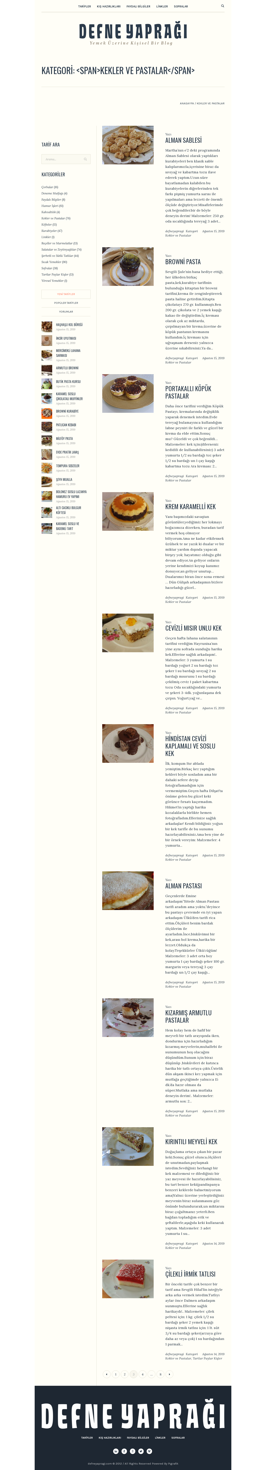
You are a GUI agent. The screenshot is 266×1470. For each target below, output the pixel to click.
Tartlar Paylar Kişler (207, 1358)
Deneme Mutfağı (52, 193)
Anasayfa (187, 103)
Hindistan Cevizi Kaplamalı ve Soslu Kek (190, 746)
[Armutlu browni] (46, 370)
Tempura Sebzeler (67, 465)
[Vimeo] (149, 1451)
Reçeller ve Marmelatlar (57, 243)
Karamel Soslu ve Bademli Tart (67, 526)
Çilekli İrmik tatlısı (190, 1273)
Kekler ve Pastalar (178, 235)
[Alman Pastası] (128, 890)
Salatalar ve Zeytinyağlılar (58, 249)
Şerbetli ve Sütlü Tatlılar (57, 256)
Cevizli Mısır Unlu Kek (193, 627)
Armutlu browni (67, 368)
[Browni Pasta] (128, 266)
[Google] (132, 1451)
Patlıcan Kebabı (66, 425)
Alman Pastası (183, 885)
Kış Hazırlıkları (110, 1437)
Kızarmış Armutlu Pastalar (188, 1016)
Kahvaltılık (48, 212)
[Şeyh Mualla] (46, 481)
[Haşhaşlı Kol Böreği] (46, 326)
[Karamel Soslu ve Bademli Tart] (46, 528)
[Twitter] (141, 1451)
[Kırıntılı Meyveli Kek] (128, 1146)
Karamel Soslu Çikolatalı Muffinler (69, 396)
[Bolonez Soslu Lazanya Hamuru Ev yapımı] (46, 496)
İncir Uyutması (66, 338)
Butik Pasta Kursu (68, 381)
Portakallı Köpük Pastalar (188, 392)
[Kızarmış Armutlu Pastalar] (128, 1017)
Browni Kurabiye (67, 411)
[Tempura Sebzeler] (46, 467)
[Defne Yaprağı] (133, 1413)
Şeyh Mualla (64, 479)
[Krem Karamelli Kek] (128, 511)
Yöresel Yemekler (52, 281)
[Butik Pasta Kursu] (46, 383)
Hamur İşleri (49, 206)
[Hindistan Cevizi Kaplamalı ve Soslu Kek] (128, 743)
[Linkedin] (116, 1451)
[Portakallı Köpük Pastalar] (128, 393)
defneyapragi (174, 231)
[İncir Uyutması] (46, 340)
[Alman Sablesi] (128, 144)
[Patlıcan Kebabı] (46, 426)
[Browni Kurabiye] (46, 413)
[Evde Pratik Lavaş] (46, 454)
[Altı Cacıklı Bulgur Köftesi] (46, 512)
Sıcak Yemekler (51, 262)
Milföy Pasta (64, 438)
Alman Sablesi (183, 139)
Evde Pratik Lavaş (67, 452)
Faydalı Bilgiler (51, 199)
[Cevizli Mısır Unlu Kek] (128, 632)
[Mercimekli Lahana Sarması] (46, 355)
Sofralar (46, 268)
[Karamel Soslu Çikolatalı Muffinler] (46, 398)
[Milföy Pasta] (46, 440)
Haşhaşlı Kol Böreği (69, 324)
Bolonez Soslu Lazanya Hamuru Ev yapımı (71, 494)
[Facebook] (124, 1451)
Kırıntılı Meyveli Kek (191, 1141)
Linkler (46, 237)
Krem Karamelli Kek (190, 506)
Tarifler (87, 1437)
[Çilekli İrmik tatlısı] (128, 1278)
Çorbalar (47, 187)
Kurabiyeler (49, 231)
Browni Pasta (183, 261)
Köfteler (46, 224)
